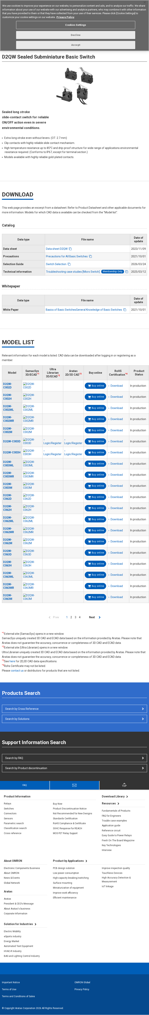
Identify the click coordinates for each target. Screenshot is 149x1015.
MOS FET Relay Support (65, 833)
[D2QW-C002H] (32, 396)
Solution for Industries (18, 924)
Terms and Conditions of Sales (18, 996)
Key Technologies (111, 845)
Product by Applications (68, 860)
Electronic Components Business (22, 868)
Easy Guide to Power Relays (117, 835)
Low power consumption (66, 873)
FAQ (25, 785)
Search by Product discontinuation (26, 768)
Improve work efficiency (65, 892)
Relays (7, 803)
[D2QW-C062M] (32, 541)
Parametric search (14, 823)
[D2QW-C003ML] (32, 463)
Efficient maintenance (64, 897)
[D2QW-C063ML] (32, 574)
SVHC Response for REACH (67, 828)
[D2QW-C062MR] (32, 530)
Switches (9, 808)
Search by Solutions (17, 718)
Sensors (8, 818)
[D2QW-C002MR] (32, 419)
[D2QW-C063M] (32, 597)
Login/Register (52, 454)
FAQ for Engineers (111, 815)
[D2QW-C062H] (32, 508)
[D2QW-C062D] (32, 497)
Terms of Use (9, 989)
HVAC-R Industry (13, 951)
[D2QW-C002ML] (32, 408)
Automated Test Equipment (18, 946)
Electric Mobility (12, 931)
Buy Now (57, 803)
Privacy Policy (81, 989)
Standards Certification (65, 818)
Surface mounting (62, 883)
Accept (75, 44)
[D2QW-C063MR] (32, 586)
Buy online (98, 385)
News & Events (12, 878)
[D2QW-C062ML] (32, 519)
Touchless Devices (112, 873)
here (12, 661)
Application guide (111, 825)
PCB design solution (64, 868)
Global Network (12, 883)
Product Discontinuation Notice (70, 808)
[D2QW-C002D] (32, 385)
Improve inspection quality (116, 868)
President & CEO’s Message (19, 903)
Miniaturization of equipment (68, 887)
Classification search (15, 828)
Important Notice (11, 982)
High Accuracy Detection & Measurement (116, 879)
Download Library (113, 796)
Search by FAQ (14, 758)
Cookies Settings (75, 24)
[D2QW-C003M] (32, 485)
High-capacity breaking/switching (71, 878)
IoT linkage (107, 886)
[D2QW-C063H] (32, 563)
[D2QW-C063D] (32, 552)
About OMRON (11, 873)
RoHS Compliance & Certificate (69, 823)
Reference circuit (111, 830)
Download (117, 385)
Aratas (7, 898)
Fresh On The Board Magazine (118, 840)
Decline (76, 35)
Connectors (10, 813)
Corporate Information (15, 913)
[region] (74, 25)
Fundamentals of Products (116, 810)
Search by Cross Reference (22, 708)
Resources (109, 803)
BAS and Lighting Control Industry (22, 956)
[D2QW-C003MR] (32, 474)
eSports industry (12, 936)
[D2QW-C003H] (32, 452)
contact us (17, 670)
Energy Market (11, 941)
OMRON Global (82, 982)
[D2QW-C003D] (32, 441)
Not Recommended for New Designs (72, 813)
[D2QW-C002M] (32, 430)
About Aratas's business (17, 908)
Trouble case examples (114, 820)
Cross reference (12, 833)
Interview (107, 850)
